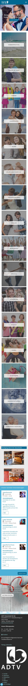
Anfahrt (5, 682)
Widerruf (5, 680)
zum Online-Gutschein (7, 595)
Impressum (6, 675)
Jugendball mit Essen (8, 545)
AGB (4, 679)
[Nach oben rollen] (25, 683)
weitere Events (22, 573)
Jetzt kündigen (7, 684)
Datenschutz (6, 677)
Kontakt (5, 674)
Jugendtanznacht (7, 492)
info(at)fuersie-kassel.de (7, 623)
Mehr (4, 513)
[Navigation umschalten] (26, 2)
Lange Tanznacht (7, 519)
